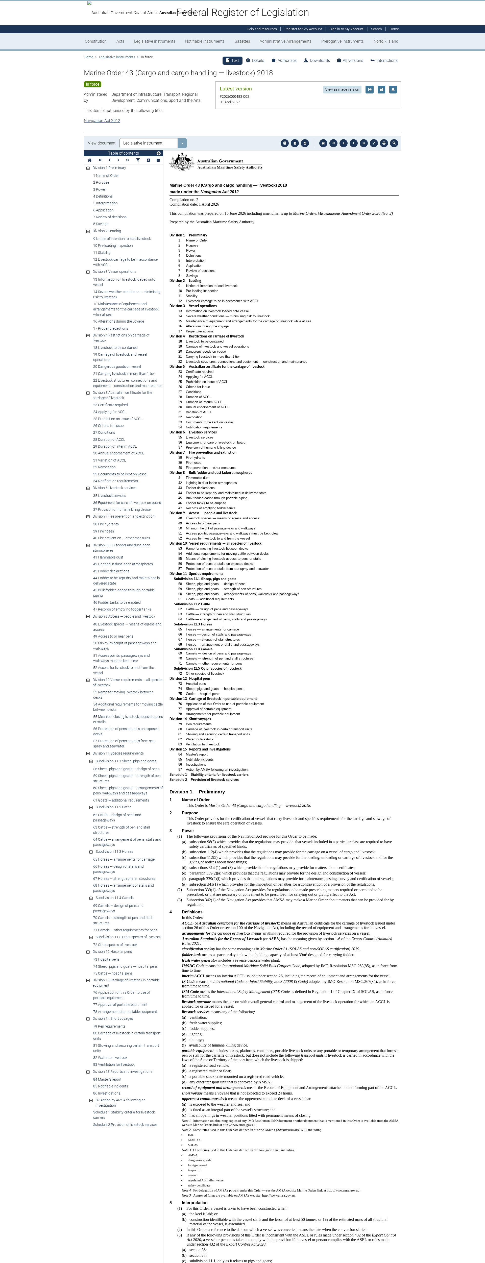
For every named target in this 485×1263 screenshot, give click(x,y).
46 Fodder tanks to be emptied (117, 602)
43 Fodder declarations (111, 571)
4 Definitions (103, 196)
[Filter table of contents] (138, 160)
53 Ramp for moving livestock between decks (123, 694)
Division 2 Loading (107, 231)
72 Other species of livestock (115, 945)
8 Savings (100, 224)
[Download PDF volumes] (295, 143)
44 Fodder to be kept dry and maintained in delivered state (126, 580)
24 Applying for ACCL (109, 412)
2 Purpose (101, 182)
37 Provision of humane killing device (122, 509)
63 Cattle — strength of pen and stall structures (121, 830)
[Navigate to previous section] (344, 143)
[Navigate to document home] (323, 143)
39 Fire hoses (103, 531)
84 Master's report (107, 1079)
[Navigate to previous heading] (109, 160)
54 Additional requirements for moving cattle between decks (128, 707)
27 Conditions (104, 432)
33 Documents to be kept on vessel (120, 474)
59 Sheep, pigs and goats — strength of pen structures (127, 778)
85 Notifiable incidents (110, 1086)
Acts (120, 41)
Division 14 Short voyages (113, 1018)
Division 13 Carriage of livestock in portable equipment (126, 982)
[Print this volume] (384, 143)
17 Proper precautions (110, 328)
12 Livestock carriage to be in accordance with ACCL (125, 262)
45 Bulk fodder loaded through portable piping (124, 592)
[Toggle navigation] (158, 153)
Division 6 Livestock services (114, 488)
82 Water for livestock (110, 1058)
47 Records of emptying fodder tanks (122, 609)
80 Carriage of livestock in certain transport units (127, 1035)
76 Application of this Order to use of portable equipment (121, 995)
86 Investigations (106, 1093)
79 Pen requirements (109, 1026)
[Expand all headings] (148, 160)
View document (101, 143)
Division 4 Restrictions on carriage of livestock (121, 338)
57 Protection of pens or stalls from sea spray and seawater (124, 743)
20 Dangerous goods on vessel (117, 367)
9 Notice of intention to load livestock (122, 239)
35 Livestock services (109, 496)
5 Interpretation (105, 203)
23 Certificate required (110, 405)
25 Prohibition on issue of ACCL (117, 419)
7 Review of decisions (110, 217)
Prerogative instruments (342, 41)
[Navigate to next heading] (118, 160)
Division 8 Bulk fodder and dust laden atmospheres (121, 547)
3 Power (99, 189)
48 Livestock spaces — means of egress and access (127, 627)
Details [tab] (258, 60)
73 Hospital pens (106, 959)
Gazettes (242, 41)
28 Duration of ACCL (109, 440)
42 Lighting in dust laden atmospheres (123, 564)
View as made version (342, 89)
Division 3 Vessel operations (114, 272)
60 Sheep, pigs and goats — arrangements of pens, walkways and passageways (128, 790)
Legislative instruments (154, 41)
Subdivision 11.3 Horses (114, 851)
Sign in (346, 29)
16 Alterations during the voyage (118, 321)
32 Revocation (104, 467)
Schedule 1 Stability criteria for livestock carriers (124, 1115)
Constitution (96, 41)
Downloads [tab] (320, 60)
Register (303, 29)
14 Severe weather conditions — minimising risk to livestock (126, 294)
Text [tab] (235, 60)
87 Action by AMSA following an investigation (121, 1102)
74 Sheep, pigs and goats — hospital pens (125, 966)
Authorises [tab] (287, 60)
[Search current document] (394, 143)
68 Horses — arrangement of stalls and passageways (123, 888)
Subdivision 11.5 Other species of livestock (128, 937)
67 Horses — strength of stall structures (124, 879)
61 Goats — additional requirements (121, 800)
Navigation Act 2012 (102, 120)
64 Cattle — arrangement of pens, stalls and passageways (127, 842)
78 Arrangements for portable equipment (125, 1012)
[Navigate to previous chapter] (333, 143)
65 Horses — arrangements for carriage (124, 859)
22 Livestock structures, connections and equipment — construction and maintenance (127, 383)
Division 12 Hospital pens (112, 952)
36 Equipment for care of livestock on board (127, 503)
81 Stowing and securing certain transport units (126, 1048)
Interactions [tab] (387, 60)
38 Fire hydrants (106, 524)
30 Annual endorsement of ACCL (118, 453)
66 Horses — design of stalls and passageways (118, 869)
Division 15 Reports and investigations (122, 1072)
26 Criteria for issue (108, 426)
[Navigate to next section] (354, 143)
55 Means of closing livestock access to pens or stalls (128, 719)
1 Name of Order (106, 176)
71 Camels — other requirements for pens (125, 930)
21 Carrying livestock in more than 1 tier (124, 374)
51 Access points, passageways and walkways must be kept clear (121, 658)
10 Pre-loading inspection (113, 246)
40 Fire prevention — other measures (121, 538)
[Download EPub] (285, 143)
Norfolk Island (386, 41)
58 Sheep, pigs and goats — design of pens (126, 769)
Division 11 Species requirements (118, 753)
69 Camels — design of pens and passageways (118, 908)
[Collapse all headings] (158, 160)
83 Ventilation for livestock (114, 1064)
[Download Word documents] (305, 143)
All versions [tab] (353, 60)
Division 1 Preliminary (109, 168)
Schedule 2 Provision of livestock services (125, 1125)
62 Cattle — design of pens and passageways (117, 817)
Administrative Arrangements (285, 41)
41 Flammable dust (108, 557)
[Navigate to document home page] (89, 160)
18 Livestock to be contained (115, 348)
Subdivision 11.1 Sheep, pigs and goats (126, 761)
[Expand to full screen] (374, 143)
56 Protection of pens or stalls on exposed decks (126, 731)
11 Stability (102, 253)
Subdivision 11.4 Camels (115, 898)
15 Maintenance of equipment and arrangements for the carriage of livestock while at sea (126, 309)
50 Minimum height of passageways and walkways (125, 645)
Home (88, 57)
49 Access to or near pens (113, 636)
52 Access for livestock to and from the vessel (123, 670)
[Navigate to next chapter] (364, 143)
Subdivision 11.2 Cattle (113, 807)
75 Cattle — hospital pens (113, 973)
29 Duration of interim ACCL (115, 446)
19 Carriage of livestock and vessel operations (120, 357)
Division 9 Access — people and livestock (124, 616)
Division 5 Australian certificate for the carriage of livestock (122, 395)
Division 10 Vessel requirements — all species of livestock (127, 682)
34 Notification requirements (115, 481)
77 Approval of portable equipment (120, 1005)
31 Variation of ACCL (109, 460)
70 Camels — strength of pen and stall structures (122, 920)
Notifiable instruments (205, 41)
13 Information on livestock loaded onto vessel (124, 282)
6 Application (103, 210)
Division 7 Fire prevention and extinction (124, 516)
